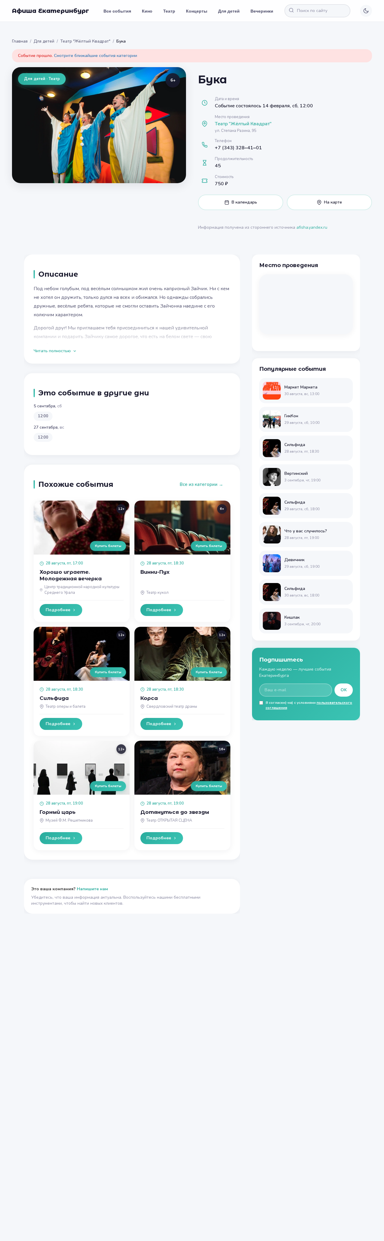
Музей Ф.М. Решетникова (69, 820)
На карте (333, 202)
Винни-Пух (155, 572)
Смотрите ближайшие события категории (95, 55)
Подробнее (58, 610)
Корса (149, 698)
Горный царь (58, 812)
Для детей (229, 11)
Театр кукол (157, 592)
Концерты (196, 11)
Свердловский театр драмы (171, 706)
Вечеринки (261, 11)
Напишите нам (92, 889)
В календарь (244, 202)
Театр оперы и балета (66, 706)
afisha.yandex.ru (311, 227)
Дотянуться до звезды (174, 812)
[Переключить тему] (366, 11)
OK (343, 690)
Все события (117, 11)
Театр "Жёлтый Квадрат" (85, 41)
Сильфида (54, 698)
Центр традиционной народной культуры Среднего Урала (81, 589)
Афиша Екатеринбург (50, 10)
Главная (20, 41)
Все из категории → (201, 484)
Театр (169, 11)
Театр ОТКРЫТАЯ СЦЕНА (169, 820)
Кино (147, 11)
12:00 (43, 416)
